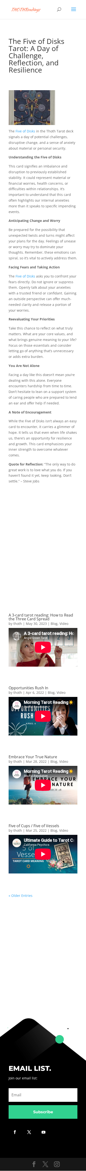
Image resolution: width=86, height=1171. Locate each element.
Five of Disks (25, 131)
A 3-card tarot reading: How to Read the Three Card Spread (41, 617)
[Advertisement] (43, 541)
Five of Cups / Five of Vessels (34, 825)
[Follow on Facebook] (15, 1132)
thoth (17, 623)
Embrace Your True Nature (33, 756)
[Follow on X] (29, 1132)
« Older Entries (20, 895)
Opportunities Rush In (28, 687)
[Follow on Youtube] (43, 1132)
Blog (54, 623)
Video (63, 623)
